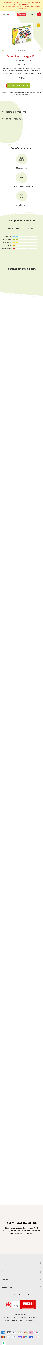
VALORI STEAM (14, 228)
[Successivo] (40, 51)
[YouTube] (19, 1294)
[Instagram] (23, 1294)
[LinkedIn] (28, 1294)
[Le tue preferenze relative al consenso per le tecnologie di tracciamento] (4, 1343)
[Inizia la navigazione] (4, 14)
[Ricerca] (32, 14)
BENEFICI (29, 228)
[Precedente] (3, 51)
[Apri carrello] (39, 14)
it (10, 14)
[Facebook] (14, 1294)
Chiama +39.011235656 (28, 6)
